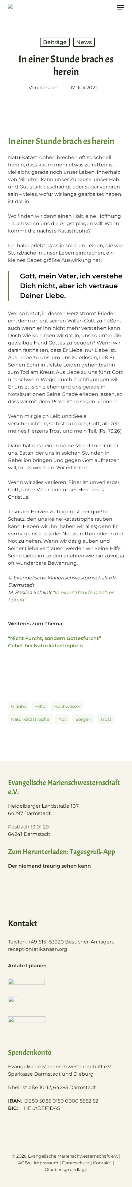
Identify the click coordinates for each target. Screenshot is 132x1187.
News (84, 42)
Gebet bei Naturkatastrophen (45, 646)
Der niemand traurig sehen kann (49, 866)
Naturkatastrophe (30, 719)
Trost (105, 719)
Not (62, 719)
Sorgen (83, 719)
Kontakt (102, 1163)
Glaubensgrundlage (66, 1169)
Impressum (46, 1163)
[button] (120, 7)
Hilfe (40, 706)
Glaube (18, 706)
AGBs (24, 1163)
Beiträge (55, 42)
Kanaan (48, 88)
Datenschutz (75, 1163)
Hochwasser (67, 706)
